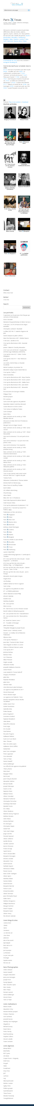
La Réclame (6, 953)
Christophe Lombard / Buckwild (12, 329)
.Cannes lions (7, 923)
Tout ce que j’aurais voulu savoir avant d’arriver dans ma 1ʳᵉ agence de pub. (14, 474)
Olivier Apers (7, 876)
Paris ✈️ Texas (8, 547)
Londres (21, 39)
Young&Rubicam (8, 1098)
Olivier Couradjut (8, 796)
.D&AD (5, 925)
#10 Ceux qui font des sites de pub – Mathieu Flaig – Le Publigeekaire (14, 564)
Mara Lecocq (7, 606)
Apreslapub (6, 943)
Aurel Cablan (7, 488)
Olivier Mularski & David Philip (12, 593)
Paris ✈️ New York (9, 519)
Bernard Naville (8, 784)
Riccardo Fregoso (8, 734)
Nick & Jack (6, 776)
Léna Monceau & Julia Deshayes (12, 687)
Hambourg (21, 37)
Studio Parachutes (8, 706)
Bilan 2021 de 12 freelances (11, 498)
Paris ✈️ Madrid (8, 534)
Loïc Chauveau (7, 657)
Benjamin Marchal (8, 886)
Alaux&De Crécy (8, 1009)
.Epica (5, 928)
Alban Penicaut (7, 659)
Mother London (8, 1083)
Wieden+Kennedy (8, 1096)
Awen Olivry (7, 414)
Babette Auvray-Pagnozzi (11, 814)
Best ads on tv (7, 945)
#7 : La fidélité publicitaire (11, 591)
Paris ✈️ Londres (8, 529)
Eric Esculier (7, 729)
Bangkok (5, 39)
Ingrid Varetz (7, 851)
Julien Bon (6, 677)
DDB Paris (6, 1061)
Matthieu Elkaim (8, 878)
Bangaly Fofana (7, 774)
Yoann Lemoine (8, 1041)
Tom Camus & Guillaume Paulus (12, 409)
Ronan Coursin (7, 871)
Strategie (6, 958)
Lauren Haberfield (8, 552)
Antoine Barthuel (8, 821)
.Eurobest (6, 930)
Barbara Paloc (7, 654)
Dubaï (25, 41)
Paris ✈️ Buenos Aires (10, 522)
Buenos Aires (18, 41)
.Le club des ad (7, 933)
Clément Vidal (7, 684)
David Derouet (7, 883)
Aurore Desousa (8, 846)
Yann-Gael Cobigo (8, 831)
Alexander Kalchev (8, 781)
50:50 (11, 86)
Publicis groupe (8, 1088)
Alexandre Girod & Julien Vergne (12, 576)
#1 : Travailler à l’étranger (11, 623)
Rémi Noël (6, 771)
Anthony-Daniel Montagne (11, 527)
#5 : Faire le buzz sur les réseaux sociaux (15, 608)
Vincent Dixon (7, 997)
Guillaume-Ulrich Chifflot (10, 746)
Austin (28, 35)
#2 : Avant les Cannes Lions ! (11, 620)
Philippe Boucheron (9, 903)
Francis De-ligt (7, 848)
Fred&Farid (6, 1068)
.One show (6, 935)
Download (25, 102)
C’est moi (6, 299)
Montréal (10, 41)
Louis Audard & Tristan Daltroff (12, 672)
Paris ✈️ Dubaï (7, 517)
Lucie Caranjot (7, 411)
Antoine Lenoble (8, 858)
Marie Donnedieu (8, 375)
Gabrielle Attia (7, 709)
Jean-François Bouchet (10, 779)
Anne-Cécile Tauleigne (10, 873)
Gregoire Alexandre (9, 974)
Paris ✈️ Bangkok (8, 537)
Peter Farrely (7, 1031)
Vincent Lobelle (7, 1039)
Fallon (5, 1066)
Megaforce (6, 1024)
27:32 (7, 80)
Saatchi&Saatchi (8, 1091)
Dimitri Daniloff (7, 761)
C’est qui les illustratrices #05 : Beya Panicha (16, 377)
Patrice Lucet (7, 888)
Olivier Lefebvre (8, 838)
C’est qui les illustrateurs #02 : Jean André (15, 385)
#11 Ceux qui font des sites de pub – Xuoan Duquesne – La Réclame (16, 559)
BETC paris (6, 1053)
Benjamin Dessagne (9, 856)
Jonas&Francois (8, 1019)
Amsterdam (6, 37)
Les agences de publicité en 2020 (13, 588)
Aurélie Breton (7, 841)
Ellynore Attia (7, 637)
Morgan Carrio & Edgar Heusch (12, 425)
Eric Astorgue (7, 824)
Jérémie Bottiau (8, 652)
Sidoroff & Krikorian (9, 724)
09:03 (21, 71)
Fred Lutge (6, 726)
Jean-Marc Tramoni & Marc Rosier (13, 642)
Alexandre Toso (8, 861)
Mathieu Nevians (8, 816)
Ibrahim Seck (7, 598)
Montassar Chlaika (8, 868)
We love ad (6, 963)
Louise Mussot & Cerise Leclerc (12, 406)
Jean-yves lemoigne (9, 977)
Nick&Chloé (6, 749)
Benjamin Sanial (8, 911)
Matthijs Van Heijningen (10, 1021)
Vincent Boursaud (8, 692)
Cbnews (5, 948)
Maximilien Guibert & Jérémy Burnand (14, 404)
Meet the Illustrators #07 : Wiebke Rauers (16, 338)
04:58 (5, 71)
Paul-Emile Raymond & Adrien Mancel (14, 500)
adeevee (6, 938)
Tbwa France (7, 1093)
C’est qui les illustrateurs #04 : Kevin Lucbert (16, 380)
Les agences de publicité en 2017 (13, 689)
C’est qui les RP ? (8, 650)
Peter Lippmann (8, 754)
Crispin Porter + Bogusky (10, 1058)
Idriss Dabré (7, 495)
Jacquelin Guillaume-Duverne (11, 667)
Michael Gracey (7, 1026)
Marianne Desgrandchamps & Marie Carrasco (17, 322)
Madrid (16, 39)
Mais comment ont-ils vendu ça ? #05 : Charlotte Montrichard (14, 453)
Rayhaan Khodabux (9, 679)
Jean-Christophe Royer (10, 896)
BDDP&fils (6, 1051)
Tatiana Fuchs (7, 478)
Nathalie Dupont (8, 866)
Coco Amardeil (7, 756)
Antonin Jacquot (8, 396)
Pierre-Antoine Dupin (9, 694)
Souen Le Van (7, 789)
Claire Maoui (7, 819)
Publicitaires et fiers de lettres (12, 512)
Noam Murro (7, 1029)
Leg (4, 1078)
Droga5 (5, 1063)
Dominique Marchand (9, 804)
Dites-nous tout (8, 293)
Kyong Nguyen (7, 982)
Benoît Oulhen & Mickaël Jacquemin (13, 611)
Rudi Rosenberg (8, 1034)
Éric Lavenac (7, 399)
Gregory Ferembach (9, 674)
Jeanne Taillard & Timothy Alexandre (14, 347)
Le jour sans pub (8, 955)
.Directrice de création (9, 24)
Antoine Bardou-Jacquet (10, 1011)
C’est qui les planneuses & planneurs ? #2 (15, 505)
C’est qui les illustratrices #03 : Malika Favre (16, 382)
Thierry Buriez (7, 769)
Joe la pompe (7, 950)
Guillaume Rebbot (8, 736)
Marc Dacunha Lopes (9, 984)
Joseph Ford (7, 979)
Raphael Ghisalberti (9, 719)
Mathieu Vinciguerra (9, 901)
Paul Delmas (7, 731)
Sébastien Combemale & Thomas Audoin (15, 480)
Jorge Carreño (7, 833)
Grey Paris (6, 1071)
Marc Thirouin (7, 741)
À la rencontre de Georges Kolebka (13, 391)
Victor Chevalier (8, 319)
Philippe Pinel (7, 394)
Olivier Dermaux (8, 893)
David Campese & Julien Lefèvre (13, 335)
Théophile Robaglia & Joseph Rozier (14, 628)
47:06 (24, 84)
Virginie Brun (7, 579)
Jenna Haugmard (8, 714)
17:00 (17, 77)
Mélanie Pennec (8, 794)
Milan (11, 39)
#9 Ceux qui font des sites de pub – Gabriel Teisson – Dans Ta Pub (16, 568)
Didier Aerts (7, 898)
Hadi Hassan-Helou (9, 503)
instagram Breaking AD (10, 62)
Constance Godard (9, 716)
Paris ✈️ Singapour (9, 514)
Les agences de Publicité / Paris (13, 697)
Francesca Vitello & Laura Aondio (13, 539)
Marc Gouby (7, 987)
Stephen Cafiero (8, 1036)
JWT (4, 1073)
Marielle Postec (8, 806)
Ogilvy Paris (7, 1086)
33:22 (13, 82)
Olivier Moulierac (8, 811)
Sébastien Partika (8, 664)
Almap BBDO (7, 1048)
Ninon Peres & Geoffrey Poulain (12, 485)
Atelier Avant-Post (8, 704)
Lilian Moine (6, 721)
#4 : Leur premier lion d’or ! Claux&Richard (15, 613)
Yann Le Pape (7, 759)
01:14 (5, 69)
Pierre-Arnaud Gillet (9, 853)
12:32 (23, 73)
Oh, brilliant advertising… (10, 490)
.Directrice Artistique (22, 22)
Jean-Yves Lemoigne (9, 751)
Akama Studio (7, 1006)
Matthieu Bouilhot (8, 601)
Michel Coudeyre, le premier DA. (13, 367)
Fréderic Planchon (8, 1014)
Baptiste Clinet (7, 791)
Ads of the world (8, 940)
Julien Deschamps (8, 625)
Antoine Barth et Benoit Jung (11, 483)
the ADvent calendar (9, 916)
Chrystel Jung (7, 493)
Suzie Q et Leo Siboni (9, 739)
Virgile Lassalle (7, 662)
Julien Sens (6, 682)
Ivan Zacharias (7, 1016)
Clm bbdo (6, 1056)
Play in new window (15, 102)
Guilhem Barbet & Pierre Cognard (13, 584)
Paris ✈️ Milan (7, 532)
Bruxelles (14, 37)
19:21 (5, 79)
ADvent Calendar (8, 596)
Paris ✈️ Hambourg (9, 549)
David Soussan (7, 863)
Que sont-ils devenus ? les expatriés (14, 445)
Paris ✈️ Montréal (8, 524)
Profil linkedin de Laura (10, 60)
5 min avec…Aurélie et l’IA (11, 340)
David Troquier (7, 908)
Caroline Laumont (8, 843)
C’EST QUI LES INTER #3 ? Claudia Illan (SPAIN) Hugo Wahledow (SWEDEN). (15, 351)
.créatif (14, 22)
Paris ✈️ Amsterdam (9, 544)
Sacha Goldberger (8, 764)
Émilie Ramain (7, 711)
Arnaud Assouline (8, 891)
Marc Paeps (7, 989)
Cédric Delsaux (7, 970)
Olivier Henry (7, 913)
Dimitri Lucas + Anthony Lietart (12, 630)
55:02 (5, 88)
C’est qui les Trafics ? (9, 372)
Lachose (5, 1076)
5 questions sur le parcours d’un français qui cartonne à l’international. (16, 316)
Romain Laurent (8, 992)
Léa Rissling (6, 581)
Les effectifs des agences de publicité (14, 766)
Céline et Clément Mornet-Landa (13, 647)
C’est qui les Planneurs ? (10, 640)
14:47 (25, 75)
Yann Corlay (6, 586)
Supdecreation (7, 960)
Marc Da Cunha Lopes (9, 744)
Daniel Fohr (6, 829)
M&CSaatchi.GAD (8, 1081)
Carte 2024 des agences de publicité (14, 401)
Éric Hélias (6, 809)
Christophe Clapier (8, 826)
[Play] (4, 100)
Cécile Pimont (7, 669)
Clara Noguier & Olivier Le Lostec (13, 645)
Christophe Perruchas (9, 801)
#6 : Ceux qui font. (8, 603)
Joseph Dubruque (8, 786)
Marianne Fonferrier (9, 799)
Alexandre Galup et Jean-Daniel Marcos (15, 370)
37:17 (5, 84)
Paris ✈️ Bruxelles (8, 542)
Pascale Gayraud (8, 836)
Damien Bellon (7, 881)
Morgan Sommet (8, 906)
